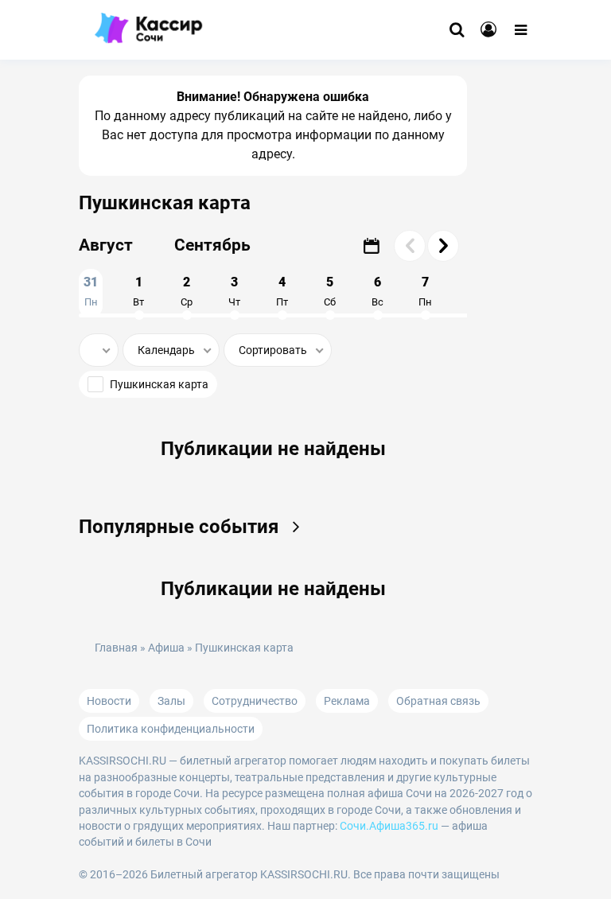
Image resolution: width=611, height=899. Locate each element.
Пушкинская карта (159, 384)
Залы (171, 701)
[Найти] (457, 30)
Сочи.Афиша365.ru (389, 825)
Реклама (347, 701)
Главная (116, 648)
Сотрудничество (255, 701)
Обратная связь (438, 701)
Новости (109, 701)
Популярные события (181, 527)
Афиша (166, 648)
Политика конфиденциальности (171, 728)
